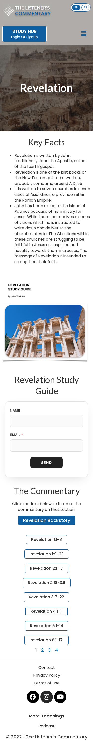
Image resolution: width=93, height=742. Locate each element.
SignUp (32, 36)
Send (46, 462)
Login (15, 36)
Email (16, 435)
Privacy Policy (46, 675)
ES (85, 7)
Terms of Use (47, 683)
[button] (84, 33)
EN (76, 7)
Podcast (46, 726)
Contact (46, 667)
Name (15, 410)
